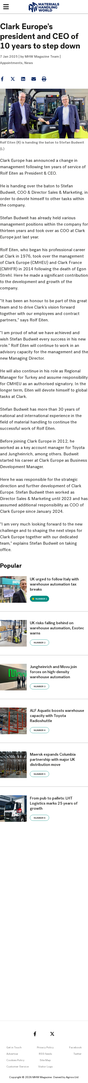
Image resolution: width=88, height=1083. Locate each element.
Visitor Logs (45, 1066)
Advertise (12, 1054)
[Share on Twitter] (12, 79)
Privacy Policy (45, 1047)
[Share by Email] (33, 79)
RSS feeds (45, 1054)
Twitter (77, 1054)
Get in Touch (14, 1047)
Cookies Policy (15, 1060)
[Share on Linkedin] (12, 79)
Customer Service (17, 1066)
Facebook (75, 1047)
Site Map (45, 1060)
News (28, 63)
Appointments (11, 63)
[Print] (44, 79)
